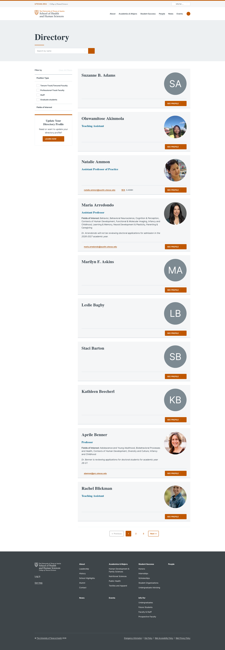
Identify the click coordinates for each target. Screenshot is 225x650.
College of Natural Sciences (59, 4)
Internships (143, 573)
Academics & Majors (128, 14)
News (170, 14)
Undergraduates (146, 602)
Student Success (148, 14)
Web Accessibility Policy (164, 638)
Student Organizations (148, 583)
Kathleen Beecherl (98, 391)
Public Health (115, 581)
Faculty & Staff (145, 612)
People (162, 14)
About (112, 14)
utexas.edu (41, 4)
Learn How (50, 139)
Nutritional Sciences (118, 576)
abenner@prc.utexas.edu (95, 473)
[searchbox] (61, 51)
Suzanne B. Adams (98, 75)
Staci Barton (93, 348)
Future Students (145, 607)
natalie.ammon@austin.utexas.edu (99, 190)
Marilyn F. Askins (98, 261)
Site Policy (148, 638)
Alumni (82, 583)
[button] (85, 51)
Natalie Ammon (96, 161)
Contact (82, 587)
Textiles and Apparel (118, 585)
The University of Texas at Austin (49, 638)
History (82, 573)
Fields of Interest (44, 107)
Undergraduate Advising (149, 587)
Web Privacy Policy (183, 638)
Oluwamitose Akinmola (103, 118)
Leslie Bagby (93, 305)
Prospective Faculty (147, 616)
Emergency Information (133, 638)
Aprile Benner (94, 434)
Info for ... (180, 4)
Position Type (43, 78)
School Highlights (87, 578)
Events (180, 14)
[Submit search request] (91, 51)
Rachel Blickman (97, 488)
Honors (142, 569)
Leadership (84, 569)
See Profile (173, 103)
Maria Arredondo (98, 205)
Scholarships (144, 578)
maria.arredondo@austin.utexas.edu (100, 247)
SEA (123, 190)
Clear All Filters (65, 70)
